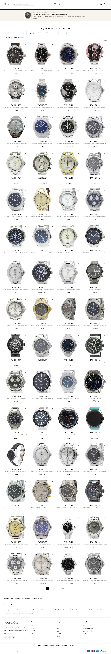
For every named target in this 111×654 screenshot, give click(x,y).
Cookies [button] (85, 633)
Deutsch (52, 645)
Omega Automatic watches (12, 610)
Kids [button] (58, 631)
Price (62, 33)
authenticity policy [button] (88, 631)
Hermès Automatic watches (79, 610)
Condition (40, 33)
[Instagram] (9, 637)
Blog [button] (32, 633)
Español (72, 645)
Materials (54, 33)
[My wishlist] (97, 4)
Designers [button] (59, 636)
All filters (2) (11, 33)
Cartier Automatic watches (45, 610)
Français (45, 645)
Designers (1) (31, 33)
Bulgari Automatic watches (62, 610)
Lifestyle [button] (59, 633)
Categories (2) (21, 33)
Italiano (58, 645)
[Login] (101, 4)
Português (64, 645)
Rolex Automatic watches (28, 610)
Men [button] (58, 628)
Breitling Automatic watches (96, 610)
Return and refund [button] (88, 628)
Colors (47, 33)
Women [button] (59, 626)
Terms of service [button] (87, 626)
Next (63, 588)
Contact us (33, 628)
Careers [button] (33, 630)
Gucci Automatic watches (28, 613)
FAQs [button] (32, 626)
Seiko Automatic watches (12, 613)
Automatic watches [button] (19, 37)
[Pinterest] (13, 637)
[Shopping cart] (105, 4)
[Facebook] (5, 637)
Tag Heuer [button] (7, 37)
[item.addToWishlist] (26, 44)
